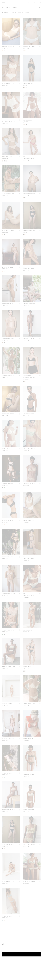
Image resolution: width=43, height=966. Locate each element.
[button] (21, 954)
